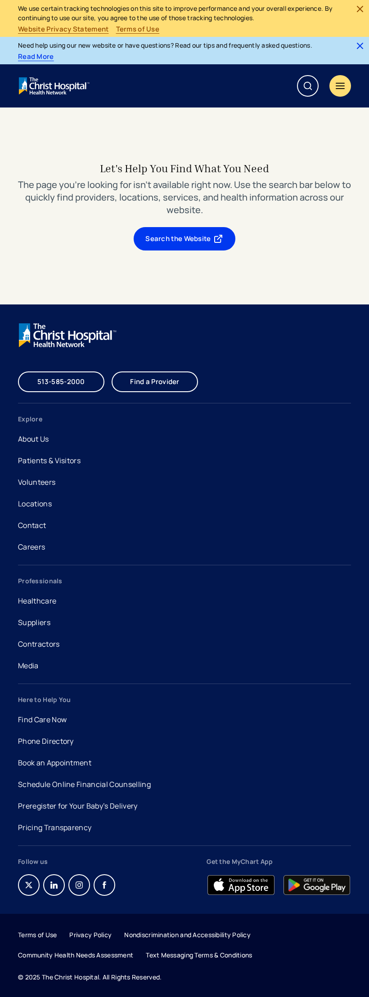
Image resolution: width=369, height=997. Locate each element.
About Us (33, 439)
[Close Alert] (360, 9)
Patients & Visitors (49, 460)
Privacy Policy (90, 934)
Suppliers (34, 622)
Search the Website (178, 238)
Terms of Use (138, 29)
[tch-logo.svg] (55, 86)
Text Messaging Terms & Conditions (199, 955)
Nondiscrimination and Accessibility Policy (187, 934)
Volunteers (36, 482)
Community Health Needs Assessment (75, 955)
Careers (32, 548)
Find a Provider (155, 381)
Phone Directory (46, 741)
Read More (36, 57)
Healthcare (37, 601)
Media (28, 666)
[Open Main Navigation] (340, 86)
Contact (32, 525)
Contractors (39, 644)
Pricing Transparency (54, 827)
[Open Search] (308, 86)
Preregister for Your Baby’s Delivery (78, 806)
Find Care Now (42, 719)
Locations (35, 504)
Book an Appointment (54, 764)
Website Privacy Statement (63, 29)
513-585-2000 (61, 381)
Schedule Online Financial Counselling (84, 784)
